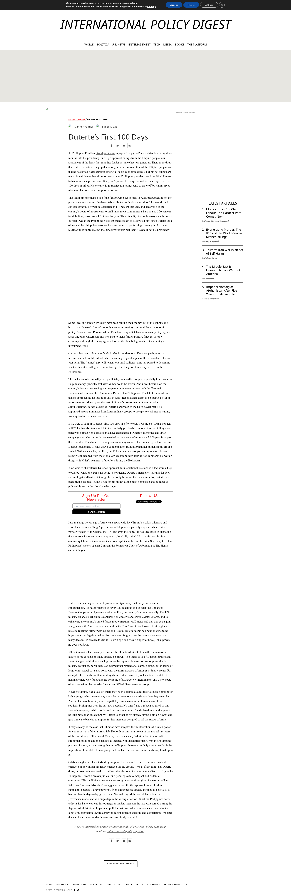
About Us (62, 884)
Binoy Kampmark (211, 241)
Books (179, 44)
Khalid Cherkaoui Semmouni (216, 221)
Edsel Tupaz (109, 126)
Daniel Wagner (84, 126)
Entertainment (139, 44)
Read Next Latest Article (120, 864)
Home (49, 884)
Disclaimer (131, 884)
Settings (209, 5)
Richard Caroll (210, 258)
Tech (157, 44)
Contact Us (79, 884)
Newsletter (113, 884)
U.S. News (118, 44)
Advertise (96, 884)
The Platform (197, 44)
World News (76, 119)
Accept (174, 5)
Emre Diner (209, 278)
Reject (191, 5)
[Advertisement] (145, 75)
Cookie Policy (151, 884)
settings (151, 6)
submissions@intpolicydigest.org (126, 831)
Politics (103, 44)
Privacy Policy (173, 884)
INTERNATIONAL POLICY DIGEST (145, 24)
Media (167, 44)
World (89, 44)
